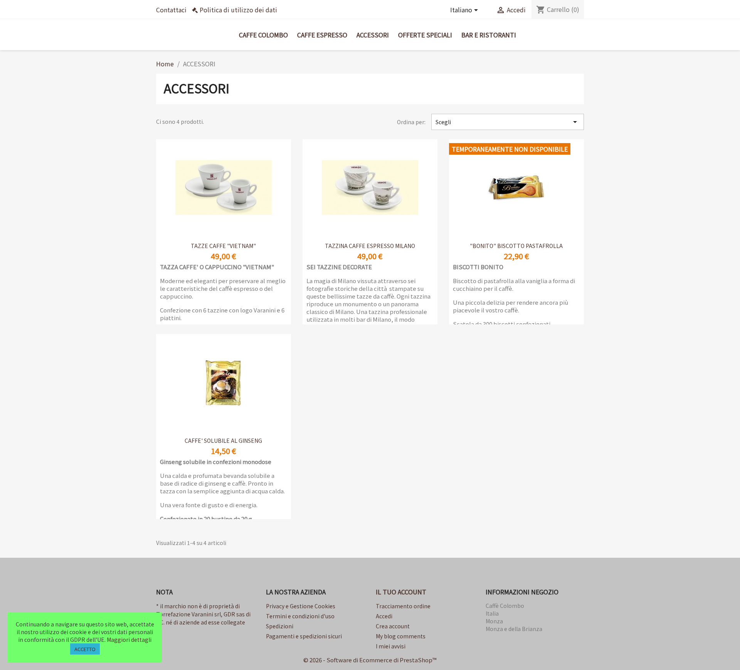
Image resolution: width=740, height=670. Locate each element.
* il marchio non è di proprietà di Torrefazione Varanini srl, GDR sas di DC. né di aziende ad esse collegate (203, 614)
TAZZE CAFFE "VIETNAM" (223, 246)
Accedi (384, 616)
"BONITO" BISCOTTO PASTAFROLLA (516, 246)
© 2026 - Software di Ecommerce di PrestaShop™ (370, 660)
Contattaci (171, 9)
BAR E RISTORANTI (488, 34)
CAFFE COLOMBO (263, 34)
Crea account (393, 626)
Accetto (85, 649)
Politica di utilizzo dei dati (238, 9)
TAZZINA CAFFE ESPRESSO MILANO (370, 246)
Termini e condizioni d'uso (300, 616)
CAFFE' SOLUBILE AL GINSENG (223, 440)
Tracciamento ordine (403, 606)
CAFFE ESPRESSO (322, 34)
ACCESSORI (373, 34)
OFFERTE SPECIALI (425, 34)
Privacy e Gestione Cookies (300, 606)
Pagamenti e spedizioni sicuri (304, 636)
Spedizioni (279, 626)
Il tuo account (401, 591)
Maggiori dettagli (129, 639)
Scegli (508, 122)
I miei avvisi (390, 646)
